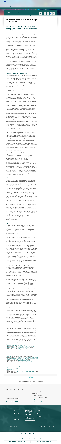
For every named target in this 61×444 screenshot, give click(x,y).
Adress (14, 416)
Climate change (30, 377)
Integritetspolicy (28, 412)
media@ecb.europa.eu (39, 401)
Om (5, 6)
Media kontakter (16, 419)
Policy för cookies (28, 414)
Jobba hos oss (15, 410)
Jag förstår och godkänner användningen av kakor (17, 441)
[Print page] (40, 13)
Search (52, 2)
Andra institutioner (16, 413)
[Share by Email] (53, 13)
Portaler (38, 410)
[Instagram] (49, 426)
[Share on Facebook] (48, 13)
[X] (44, 426)
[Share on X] (45, 13)
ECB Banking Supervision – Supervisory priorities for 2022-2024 (17, 345)
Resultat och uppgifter (27, 6)
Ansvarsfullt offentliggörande (30, 420)
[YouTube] (51, 426)
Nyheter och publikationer (38, 6)
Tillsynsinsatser (19, 6)
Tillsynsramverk (11, 6)
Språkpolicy (27, 415)
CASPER (38, 413)
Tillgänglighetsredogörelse (29, 418)
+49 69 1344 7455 (38, 399)
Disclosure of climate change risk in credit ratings (26, 371)
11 (24, 291)
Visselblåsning (39, 416)
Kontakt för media (10, 401)
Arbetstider (15, 417)
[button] (54, 1)
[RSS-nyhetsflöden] (56, 426)
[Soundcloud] (54, 426)
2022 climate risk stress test (23, 360)
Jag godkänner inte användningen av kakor (44, 441)
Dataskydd (27, 417)
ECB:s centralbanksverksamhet (49, 6)
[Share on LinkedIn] (51, 13)
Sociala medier (15, 420)
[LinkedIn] (47, 426)
